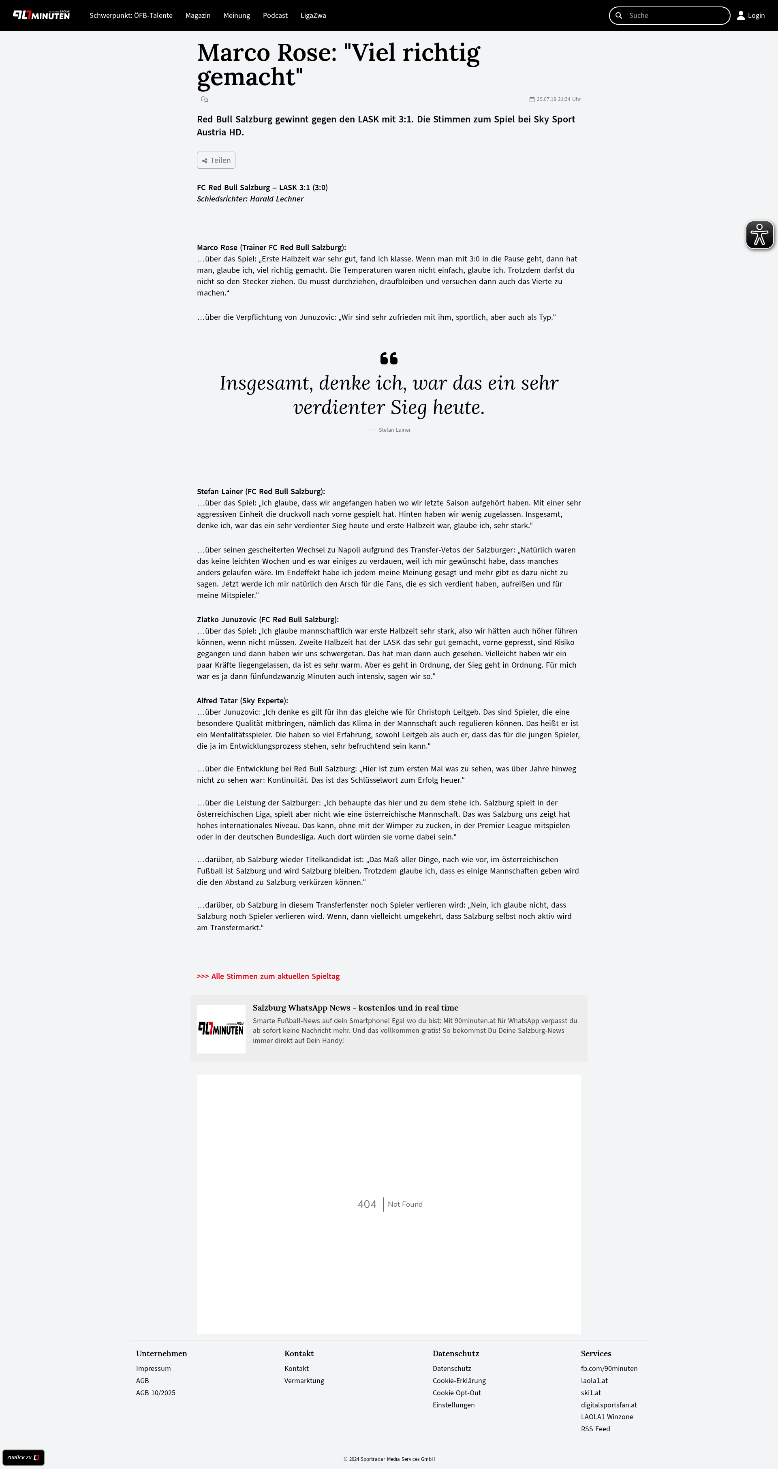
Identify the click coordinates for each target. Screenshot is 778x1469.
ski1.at (591, 1393)
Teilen (219, 160)
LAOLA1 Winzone (607, 1417)
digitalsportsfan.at (609, 1405)
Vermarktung (304, 1381)
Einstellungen (454, 1405)
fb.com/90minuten (609, 1368)
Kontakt (296, 1368)
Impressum (153, 1368)
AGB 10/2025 (155, 1393)
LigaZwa (313, 15)
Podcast (275, 15)
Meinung (237, 15)
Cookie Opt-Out (457, 1393)
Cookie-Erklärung (459, 1381)
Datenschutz (452, 1368)
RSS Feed (595, 1429)
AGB (142, 1381)
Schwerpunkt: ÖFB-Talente (131, 15)
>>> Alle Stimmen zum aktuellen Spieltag (268, 976)
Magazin (198, 15)
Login (756, 15)
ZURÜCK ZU (19, 1457)
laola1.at (594, 1381)
